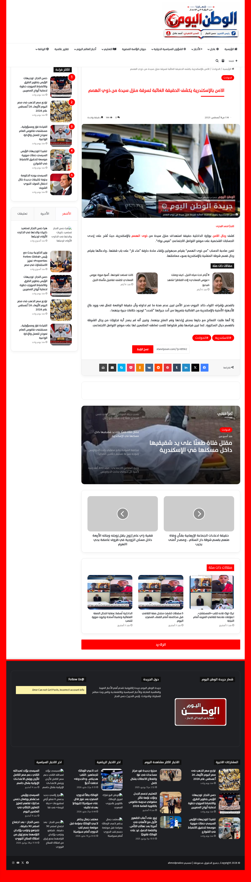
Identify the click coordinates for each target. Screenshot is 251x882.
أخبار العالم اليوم (86, 49)
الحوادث (216, 69)
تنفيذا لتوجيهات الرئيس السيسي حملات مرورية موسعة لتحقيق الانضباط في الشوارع (33, 157)
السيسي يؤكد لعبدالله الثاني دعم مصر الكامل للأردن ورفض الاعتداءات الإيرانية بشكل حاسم (26, 776)
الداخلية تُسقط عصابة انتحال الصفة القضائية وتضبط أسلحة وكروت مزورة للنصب (112, 617)
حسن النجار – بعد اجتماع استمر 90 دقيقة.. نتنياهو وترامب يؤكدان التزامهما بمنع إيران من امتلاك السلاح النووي (25, 830)
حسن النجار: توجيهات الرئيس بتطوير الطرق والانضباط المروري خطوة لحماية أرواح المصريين (33, 84)
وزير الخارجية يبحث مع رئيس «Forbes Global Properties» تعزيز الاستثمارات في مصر (35, 258)
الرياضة (42, 49)
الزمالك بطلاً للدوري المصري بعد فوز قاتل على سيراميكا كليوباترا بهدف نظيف (85, 801)
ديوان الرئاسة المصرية (134, 49)
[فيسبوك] (204, 368)
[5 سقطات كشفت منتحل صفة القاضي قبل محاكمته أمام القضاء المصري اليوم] (160, 592)
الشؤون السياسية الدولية (169, 49)
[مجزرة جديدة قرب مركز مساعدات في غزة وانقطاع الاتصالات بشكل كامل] (170, 775)
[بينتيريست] (168, 368)
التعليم (108, 49)
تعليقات (22, 213)
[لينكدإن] (186, 368)
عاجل (213, 49)
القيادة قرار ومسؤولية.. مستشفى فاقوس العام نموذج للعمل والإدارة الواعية (33, 133)
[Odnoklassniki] (140, 368)
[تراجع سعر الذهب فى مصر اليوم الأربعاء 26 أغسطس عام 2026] (61, 111)
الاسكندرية (222, 337)
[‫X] (195, 368)
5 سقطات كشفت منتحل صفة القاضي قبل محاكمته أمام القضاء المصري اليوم (162, 617)
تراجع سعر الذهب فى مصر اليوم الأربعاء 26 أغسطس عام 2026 (32, 106)
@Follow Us (76, 679)
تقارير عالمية (62, 49)
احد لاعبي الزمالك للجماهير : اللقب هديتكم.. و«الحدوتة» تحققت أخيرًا (86, 776)
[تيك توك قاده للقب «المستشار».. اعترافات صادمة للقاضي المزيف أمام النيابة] (211, 592)
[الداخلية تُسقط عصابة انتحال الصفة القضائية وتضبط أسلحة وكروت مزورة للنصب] (109, 592)
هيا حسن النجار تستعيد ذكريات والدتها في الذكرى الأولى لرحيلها (32, 232)
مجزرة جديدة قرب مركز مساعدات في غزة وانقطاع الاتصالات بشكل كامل (143, 776)
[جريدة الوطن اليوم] (201, 21)
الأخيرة (45, 213)
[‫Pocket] (131, 368)
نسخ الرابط (142, 349)
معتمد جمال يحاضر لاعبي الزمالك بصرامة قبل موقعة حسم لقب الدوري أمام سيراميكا (84, 825)
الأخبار (197, 49)
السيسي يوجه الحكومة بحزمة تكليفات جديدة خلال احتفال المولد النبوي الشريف (32, 181)
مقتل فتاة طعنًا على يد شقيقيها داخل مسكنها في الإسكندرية (190, 446)
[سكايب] (122, 368)
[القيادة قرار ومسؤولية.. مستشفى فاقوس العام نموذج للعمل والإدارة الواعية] (61, 136)
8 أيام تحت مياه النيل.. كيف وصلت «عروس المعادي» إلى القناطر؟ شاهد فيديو (188, 280)
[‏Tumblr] (177, 368)
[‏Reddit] (158, 368)
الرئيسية (229, 49)
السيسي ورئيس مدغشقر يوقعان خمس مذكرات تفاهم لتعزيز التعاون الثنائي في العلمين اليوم (26, 803)
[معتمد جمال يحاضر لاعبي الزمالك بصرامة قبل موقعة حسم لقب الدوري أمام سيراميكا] (112, 828)
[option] (160, 445)
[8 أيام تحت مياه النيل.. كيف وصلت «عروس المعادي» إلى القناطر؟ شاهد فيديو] (223, 283)
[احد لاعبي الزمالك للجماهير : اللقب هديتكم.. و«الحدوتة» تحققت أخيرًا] (112, 779)
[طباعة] (103, 368)
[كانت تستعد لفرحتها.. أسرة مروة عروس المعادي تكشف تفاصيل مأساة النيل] (147, 283)
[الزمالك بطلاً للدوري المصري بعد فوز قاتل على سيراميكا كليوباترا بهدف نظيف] (112, 804)
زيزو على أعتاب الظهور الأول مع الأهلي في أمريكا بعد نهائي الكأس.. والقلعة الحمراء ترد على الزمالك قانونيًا (143, 826)
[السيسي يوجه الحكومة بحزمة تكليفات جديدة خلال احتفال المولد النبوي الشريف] (61, 184)
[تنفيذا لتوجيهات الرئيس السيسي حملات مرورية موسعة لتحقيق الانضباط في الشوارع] (61, 160)
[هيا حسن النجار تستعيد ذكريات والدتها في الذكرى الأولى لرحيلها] (61, 237)
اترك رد (161, 644)
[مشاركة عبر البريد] (112, 368)
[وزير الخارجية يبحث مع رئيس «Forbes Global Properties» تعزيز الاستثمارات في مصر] (61, 261)
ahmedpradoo (176, 863)
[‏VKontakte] (149, 368)
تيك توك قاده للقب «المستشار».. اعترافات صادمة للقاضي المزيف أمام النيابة (213, 617)
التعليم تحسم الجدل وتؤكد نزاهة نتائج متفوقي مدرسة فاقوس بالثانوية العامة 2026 (143, 799)
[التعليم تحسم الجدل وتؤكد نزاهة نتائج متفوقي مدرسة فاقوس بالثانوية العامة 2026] (170, 802)
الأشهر (66, 213)
